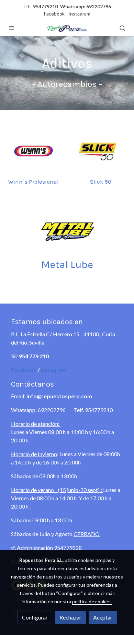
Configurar (35, 617)
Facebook (54, 14)
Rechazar (70, 617)
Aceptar (102, 617)
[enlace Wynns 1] (33, 150)
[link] (67, 27)
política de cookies (92, 601)
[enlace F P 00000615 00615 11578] (100, 150)
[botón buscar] (122, 28)
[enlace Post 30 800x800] (67, 231)
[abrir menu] (11, 28)
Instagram (79, 14)
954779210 (45, 6)
